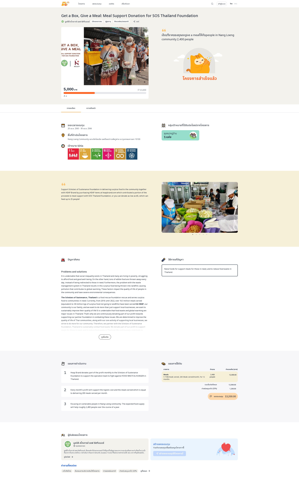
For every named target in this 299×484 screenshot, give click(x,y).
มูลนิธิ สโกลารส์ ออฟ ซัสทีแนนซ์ (77, 21)
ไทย (231, 4)
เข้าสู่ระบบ (221, 4)
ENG (235, 4)
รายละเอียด (71, 108)
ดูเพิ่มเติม (105, 337)
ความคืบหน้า (91, 108)
